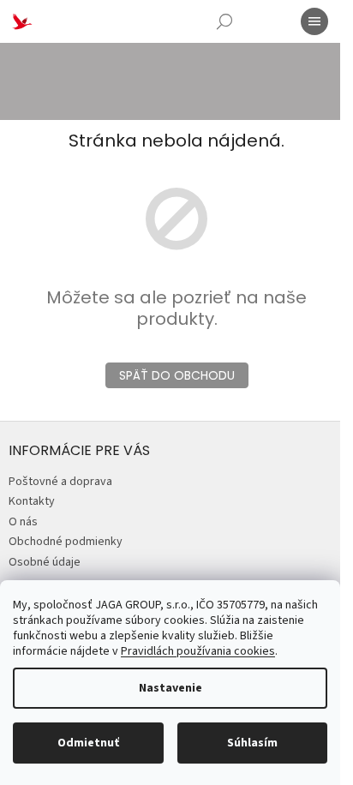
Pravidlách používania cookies (198, 651)
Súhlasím (252, 743)
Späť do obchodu (177, 375)
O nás (23, 521)
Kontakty (32, 501)
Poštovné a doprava (60, 481)
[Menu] (314, 21)
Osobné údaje (45, 562)
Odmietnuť (88, 743)
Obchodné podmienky (66, 541)
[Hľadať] (224, 21)
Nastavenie (170, 688)
